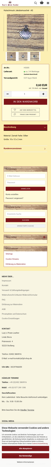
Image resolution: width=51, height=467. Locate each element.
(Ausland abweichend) (30, 74)
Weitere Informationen (25, 462)
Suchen (25, 220)
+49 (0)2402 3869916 (18, 382)
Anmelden (25, 189)
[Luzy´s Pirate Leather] (9, 3)
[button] (7, 94)
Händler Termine (27, 410)
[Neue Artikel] (44, 237)
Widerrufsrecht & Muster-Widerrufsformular (19, 295)
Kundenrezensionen (13, 148)
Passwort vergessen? (14, 198)
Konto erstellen (12, 194)
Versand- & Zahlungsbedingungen (15, 290)
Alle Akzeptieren (25, 448)
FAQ (3, 300)
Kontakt (5, 285)
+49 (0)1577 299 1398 (16, 387)
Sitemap (9, 254)
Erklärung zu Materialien (16, 264)
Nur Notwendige (25, 456)
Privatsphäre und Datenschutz (14, 314)
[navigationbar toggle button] (48, 3)
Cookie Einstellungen (10, 318)
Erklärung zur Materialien (12, 304)
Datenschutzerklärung (40, 443)
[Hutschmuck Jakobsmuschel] (25, 32)
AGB (3, 309)
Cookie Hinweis (12, 259)
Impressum (6, 281)
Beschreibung (10, 127)
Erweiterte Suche (25, 226)
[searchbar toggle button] (35, 3)
